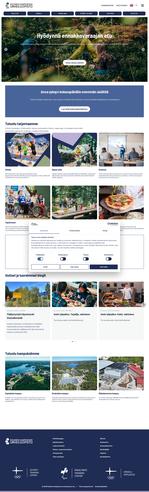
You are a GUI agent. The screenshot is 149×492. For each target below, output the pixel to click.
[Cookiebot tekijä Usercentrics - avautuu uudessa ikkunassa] (109, 224)
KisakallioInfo (105, 457)
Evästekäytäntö (101, 486)
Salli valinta (74, 267)
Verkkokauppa (107, 5)
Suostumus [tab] (44, 230)
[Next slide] (143, 305)
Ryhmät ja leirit (86, 13)
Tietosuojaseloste (86, 486)
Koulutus (14, 13)
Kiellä (45, 267)
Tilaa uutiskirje (58, 457)
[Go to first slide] (143, 49)
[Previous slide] (6, 49)
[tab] (74, 77)
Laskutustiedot (59, 446)
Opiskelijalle (104, 449)
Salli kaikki (103, 267)
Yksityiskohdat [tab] (74, 230)
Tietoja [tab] (104, 230)
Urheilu (39, 13)
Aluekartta (104, 442)
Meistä (102, 438)
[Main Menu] (142, 5)
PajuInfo (103, 453)
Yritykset (110, 13)
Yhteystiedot (122, 5)
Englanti (131, 5)
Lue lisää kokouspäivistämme (74, 109)
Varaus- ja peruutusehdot (62, 449)
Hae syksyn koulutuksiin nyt (74, 58)
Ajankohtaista (58, 442)
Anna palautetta (106, 446)
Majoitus (134, 13)
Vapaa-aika (62, 13)
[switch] (63, 259)
